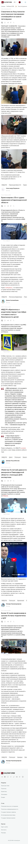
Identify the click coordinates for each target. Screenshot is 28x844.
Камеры (19, 757)
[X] (14, 23)
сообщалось (8, 287)
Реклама (3, 832)
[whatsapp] (5, 23)
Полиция (18, 457)
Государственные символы (8, 812)
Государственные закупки (8, 818)
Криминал (20, 600)
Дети (10, 457)
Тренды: (3, 6)
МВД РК (4, 185)
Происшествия (5, 785)
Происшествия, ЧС (15, 185)
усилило (23, 448)
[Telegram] (8, 23)
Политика (3, 788)
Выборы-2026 (10, 6)
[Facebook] (11, 23)
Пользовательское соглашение (9, 806)
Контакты (3, 830)
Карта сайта (4, 827)
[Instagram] (2, 23)
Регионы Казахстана (15, 297)
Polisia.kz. (5, 496)
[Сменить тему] (20, 2)
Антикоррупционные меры (8, 815)
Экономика (4, 794)
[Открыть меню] (25, 2)
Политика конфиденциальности (9, 809)
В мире (3, 797)
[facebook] (11, 777)
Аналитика (4, 791)
